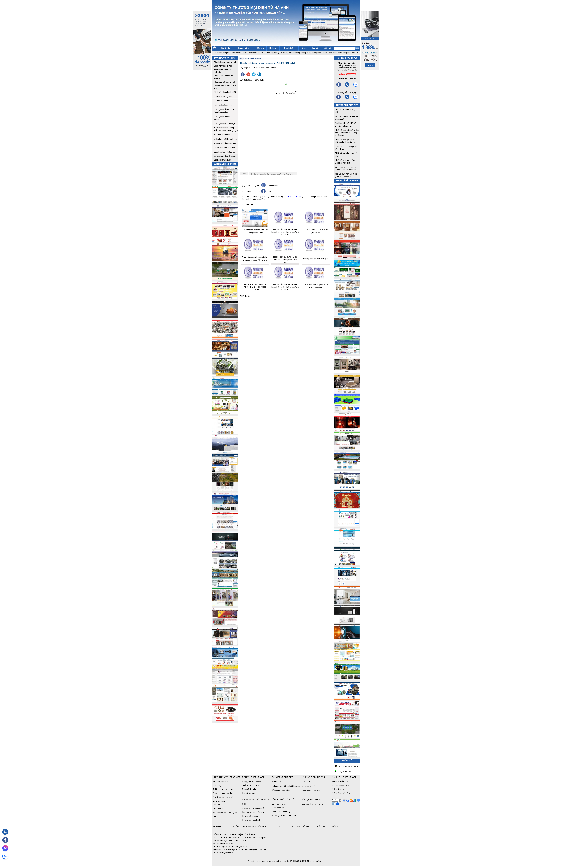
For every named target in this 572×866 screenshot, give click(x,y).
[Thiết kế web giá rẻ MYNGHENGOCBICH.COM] (347, 238)
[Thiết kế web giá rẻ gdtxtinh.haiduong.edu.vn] (347, 353)
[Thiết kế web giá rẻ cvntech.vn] (347, 583)
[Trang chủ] (214, 48)
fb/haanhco (273, 191)
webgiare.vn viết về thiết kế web (286, 786)
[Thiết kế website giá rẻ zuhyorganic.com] (225, 413)
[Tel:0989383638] (347, 86)
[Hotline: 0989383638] (5, 832)
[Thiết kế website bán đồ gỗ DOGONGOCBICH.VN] (225, 317)
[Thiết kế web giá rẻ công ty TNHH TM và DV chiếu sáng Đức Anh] (225, 624)
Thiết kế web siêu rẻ (250, 785)
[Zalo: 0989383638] (5, 856)
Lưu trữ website (249, 793)
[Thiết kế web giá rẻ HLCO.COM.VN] (225, 375)
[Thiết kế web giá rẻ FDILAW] (225, 471)
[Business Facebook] (333, 804)
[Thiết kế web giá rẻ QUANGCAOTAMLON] (347, 257)
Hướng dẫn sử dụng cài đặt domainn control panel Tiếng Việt (285, 259)
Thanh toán (289, 48)
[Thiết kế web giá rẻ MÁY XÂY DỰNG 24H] (347, 487)
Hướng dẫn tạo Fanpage (224, 123)
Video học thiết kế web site (225, 139)
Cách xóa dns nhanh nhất (225, 92)
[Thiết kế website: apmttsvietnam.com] (347, 699)
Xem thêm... (245, 296)
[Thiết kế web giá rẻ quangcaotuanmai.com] (347, 564)
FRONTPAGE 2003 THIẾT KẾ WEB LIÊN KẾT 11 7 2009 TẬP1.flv (255, 287)
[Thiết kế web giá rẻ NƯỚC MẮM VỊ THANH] (225, 260)
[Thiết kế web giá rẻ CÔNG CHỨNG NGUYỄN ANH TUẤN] (347, 718)
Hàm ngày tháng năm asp (225, 96)
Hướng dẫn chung (221, 101)
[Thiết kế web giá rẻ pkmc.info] (347, 200)
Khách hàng (243, 48)
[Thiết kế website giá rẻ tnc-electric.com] (347, 392)
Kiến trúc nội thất (220, 781)
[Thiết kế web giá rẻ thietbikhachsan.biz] (225, 356)
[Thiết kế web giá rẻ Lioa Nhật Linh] (225, 682)
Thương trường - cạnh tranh (284, 815)
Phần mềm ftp (337, 789)
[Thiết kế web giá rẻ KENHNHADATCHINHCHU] (225, 509)
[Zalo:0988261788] (355, 98)
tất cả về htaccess (222, 135)
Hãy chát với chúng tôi (250, 191)
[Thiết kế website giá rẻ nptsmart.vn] (347, 641)
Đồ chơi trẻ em (219, 801)
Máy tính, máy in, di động (224, 797)
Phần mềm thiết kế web (341, 793)
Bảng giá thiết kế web (251, 781)
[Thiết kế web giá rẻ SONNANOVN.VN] (225, 394)
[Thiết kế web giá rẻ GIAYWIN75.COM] (347, 334)
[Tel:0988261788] (347, 98)
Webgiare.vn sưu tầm (281, 790)
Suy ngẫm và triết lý (280, 804)
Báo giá (260, 48)
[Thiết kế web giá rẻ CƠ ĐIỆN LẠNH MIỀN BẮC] (347, 449)
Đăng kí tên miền (249, 789)
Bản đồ (315, 48)
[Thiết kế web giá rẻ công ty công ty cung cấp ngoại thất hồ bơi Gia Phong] (347, 468)
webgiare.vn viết (309, 786)
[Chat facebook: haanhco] (5, 848)
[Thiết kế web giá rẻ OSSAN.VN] (225, 548)
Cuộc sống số (278, 808)
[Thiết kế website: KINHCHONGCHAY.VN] (347, 660)
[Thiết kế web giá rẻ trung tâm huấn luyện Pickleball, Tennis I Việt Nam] (347, 737)
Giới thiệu (225, 48)
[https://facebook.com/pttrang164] (338, 98)
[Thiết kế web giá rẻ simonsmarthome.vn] (347, 622)
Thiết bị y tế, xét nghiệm (223, 789)
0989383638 (274, 185)
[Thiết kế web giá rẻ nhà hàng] (347, 219)
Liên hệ (327, 48)
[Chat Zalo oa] (337, 804)
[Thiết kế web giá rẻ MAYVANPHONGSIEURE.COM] (225, 663)
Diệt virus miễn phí (339, 781)
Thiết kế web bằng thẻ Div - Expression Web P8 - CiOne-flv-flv (272, 174)
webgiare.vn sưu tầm (311, 790)
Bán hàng (217, 785)
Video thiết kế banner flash (225, 143)
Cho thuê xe (218, 809)
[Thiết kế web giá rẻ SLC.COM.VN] (225, 336)
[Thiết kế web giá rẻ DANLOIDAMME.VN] (225, 490)
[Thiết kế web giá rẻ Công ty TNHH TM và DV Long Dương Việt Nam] (347, 756)
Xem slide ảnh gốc (284, 93)
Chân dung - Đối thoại (281, 812)
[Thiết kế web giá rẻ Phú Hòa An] (347, 411)
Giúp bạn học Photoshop (224, 152)
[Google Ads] (354, 801)
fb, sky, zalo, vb (294, 196)
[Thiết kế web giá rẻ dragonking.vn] (347, 545)
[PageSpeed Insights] (344, 801)
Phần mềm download (340, 785)
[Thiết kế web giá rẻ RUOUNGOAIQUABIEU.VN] (347, 430)
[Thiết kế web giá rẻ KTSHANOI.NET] (225, 586)
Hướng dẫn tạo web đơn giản (315, 259)
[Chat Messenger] (358, 801)
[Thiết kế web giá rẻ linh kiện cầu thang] (225, 701)
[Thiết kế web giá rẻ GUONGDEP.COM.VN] (347, 372)
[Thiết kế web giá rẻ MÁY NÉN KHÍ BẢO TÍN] (225, 202)
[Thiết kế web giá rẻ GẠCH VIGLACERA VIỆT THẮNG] (225, 528)
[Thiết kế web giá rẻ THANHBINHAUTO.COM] (225, 183)
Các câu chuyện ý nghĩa (312, 804)
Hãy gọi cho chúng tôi (249, 185)
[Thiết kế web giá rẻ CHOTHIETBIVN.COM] (225, 605)
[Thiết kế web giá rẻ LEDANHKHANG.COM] (347, 296)
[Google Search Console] (347, 801)
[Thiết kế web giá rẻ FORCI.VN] (225, 221)
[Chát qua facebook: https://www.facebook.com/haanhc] (263, 193)
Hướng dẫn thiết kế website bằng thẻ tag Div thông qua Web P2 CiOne (285, 232)
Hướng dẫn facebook (223, 105)
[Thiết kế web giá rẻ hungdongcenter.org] (347, 276)
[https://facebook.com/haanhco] (338, 86)
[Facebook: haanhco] (5, 840)
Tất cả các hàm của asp (224, 148)
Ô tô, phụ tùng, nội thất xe (224, 793)
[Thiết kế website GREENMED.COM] (225, 432)
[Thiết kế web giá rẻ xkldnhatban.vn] (225, 298)
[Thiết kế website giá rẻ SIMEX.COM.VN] (225, 452)
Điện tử (216, 816)
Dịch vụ (272, 48)
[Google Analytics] (351, 801)
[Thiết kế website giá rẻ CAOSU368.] (347, 679)
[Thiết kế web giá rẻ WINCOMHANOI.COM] (225, 644)
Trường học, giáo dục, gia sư (225, 812)
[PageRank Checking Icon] (336, 801)
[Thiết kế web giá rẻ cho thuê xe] (225, 567)
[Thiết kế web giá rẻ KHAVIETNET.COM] (347, 507)
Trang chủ (219, 826)
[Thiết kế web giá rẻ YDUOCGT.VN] (347, 526)
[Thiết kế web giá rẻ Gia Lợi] (347, 315)
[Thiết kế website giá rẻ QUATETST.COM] (225, 241)
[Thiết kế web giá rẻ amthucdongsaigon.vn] (225, 279)
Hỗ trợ (304, 48)
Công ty (216, 805)
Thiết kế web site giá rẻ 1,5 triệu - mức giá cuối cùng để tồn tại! (347, 133)
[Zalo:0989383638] (355, 86)
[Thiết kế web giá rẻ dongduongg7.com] (347, 603)
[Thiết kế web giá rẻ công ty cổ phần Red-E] (225, 720)
